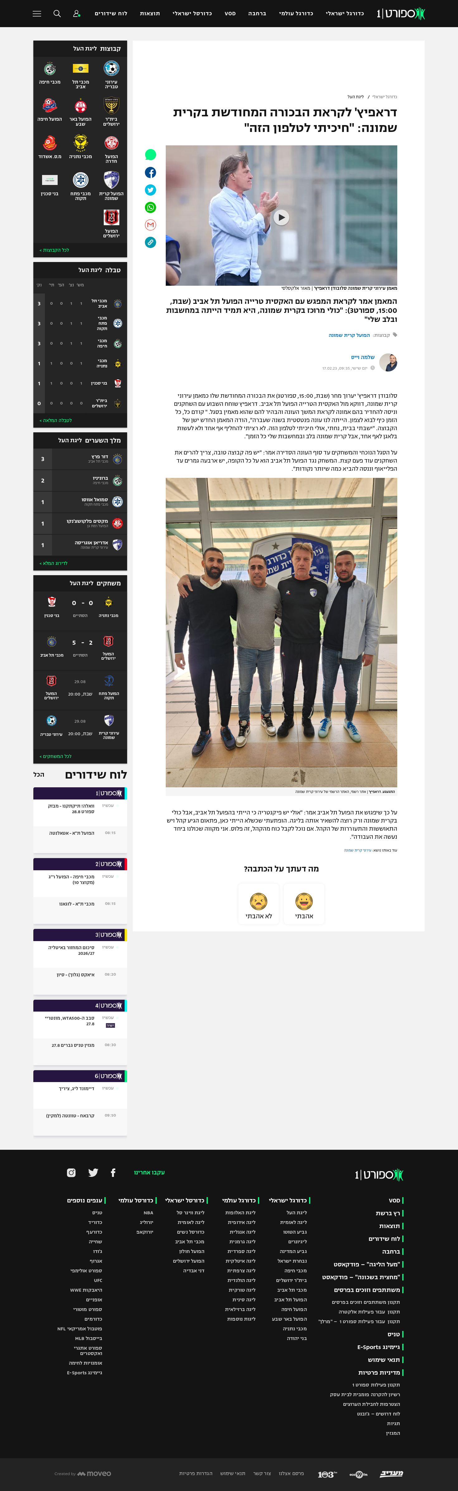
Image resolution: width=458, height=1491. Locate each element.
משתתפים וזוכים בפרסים (367, 1290)
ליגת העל (356, 97)
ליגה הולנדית (241, 1280)
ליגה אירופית (241, 1222)
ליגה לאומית (293, 1222)
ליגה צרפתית (241, 1270)
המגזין (393, 1433)
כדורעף (94, 1232)
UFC (98, 1280)
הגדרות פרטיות (195, 1473)
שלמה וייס (363, 357)
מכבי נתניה (295, 1328)
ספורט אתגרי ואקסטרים (88, 1350)
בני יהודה (297, 1338)
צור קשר (261, 1473)
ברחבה (257, 14)
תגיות (393, 1423)
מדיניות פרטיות (379, 1372)
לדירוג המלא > (53, 563)
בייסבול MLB (88, 1338)
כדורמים (93, 1319)
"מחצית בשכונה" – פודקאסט (361, 1277)
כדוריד (95, 1222)
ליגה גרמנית (242, 1241)
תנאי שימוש (384, 1360)
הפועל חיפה (294, 1309)
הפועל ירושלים (188, 1261)
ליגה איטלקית (240, 1261)
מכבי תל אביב (292, 1290)
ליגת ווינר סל (190, 1212)
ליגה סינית (243, 1299)
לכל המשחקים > (55, 756)
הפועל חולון (191, 1251)
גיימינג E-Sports (378, 1347)
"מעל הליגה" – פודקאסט (367, 1264)
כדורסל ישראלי (192, 14)
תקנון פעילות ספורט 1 (376, 1384)
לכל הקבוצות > (54, 250)
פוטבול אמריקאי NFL (79, 1328)
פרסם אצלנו (291, 1473)
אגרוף (96, 1261)
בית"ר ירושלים (291, 1280)
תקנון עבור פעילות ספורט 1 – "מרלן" (359, 1321)
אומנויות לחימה (86, 1363)
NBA (148, 1212)
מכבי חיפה (295, 1270)
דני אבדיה (193, 1270)
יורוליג (147, 1222)
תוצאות (150, 14)
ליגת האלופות (240, 1212)
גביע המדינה (293, 1251)
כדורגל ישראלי (345, 14)
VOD (230, 14)
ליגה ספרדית (241, 1251)
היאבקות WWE (86, 1290)
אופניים (94, 1299)
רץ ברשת (388, 1213)
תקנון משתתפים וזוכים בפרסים (366, 1302)
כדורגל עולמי (296, 14)
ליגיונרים (297, 1241)
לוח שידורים (111, 14)
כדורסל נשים (190, 1232)
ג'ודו (98, 1251)
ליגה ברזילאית (240, 1309)
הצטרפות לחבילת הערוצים (371, 1404)
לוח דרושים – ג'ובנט (378, 1413)
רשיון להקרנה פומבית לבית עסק (365, 1394)
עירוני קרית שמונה (357, 850)
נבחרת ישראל (292, 1261)
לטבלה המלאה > (56, 420)
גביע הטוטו (295, 1232)
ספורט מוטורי (87, 1309)
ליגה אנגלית (242, 1232)
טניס (394, 1334)
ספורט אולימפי (86, 1270)
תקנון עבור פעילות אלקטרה (369, 1311)
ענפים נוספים (84, 1200)
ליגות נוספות (241, 1319)
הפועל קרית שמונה (349, 335)
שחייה (96, 1241)
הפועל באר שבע (289, 1319)
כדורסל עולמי (135, 1200)
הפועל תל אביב (290, 1299)
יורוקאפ (145, 1232)
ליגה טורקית (242, 1290)
